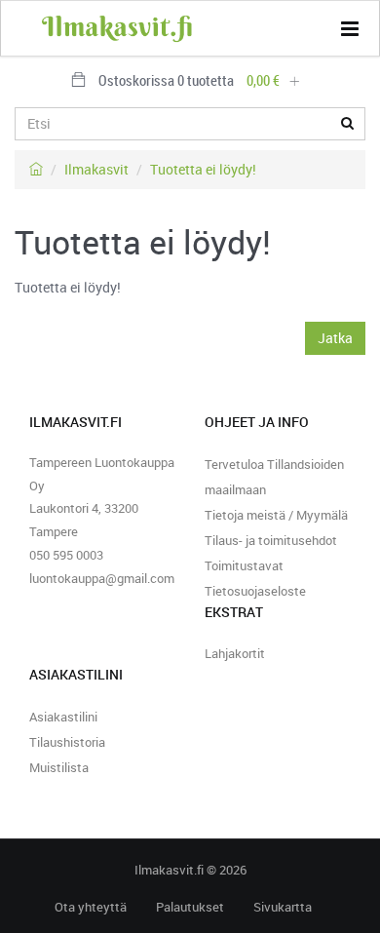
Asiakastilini (63, 716)
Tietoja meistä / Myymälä (276, 515)
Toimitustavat (244, 565)
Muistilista (59, 767)
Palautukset (190, 907)
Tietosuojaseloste (255, 591)
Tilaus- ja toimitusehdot (271, 540)
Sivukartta (282, 907)
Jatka (335, 338)
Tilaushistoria (67, 742)
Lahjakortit (235, 653)
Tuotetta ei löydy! (203, 169)
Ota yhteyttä (91, 907)
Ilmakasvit (96, 169)
